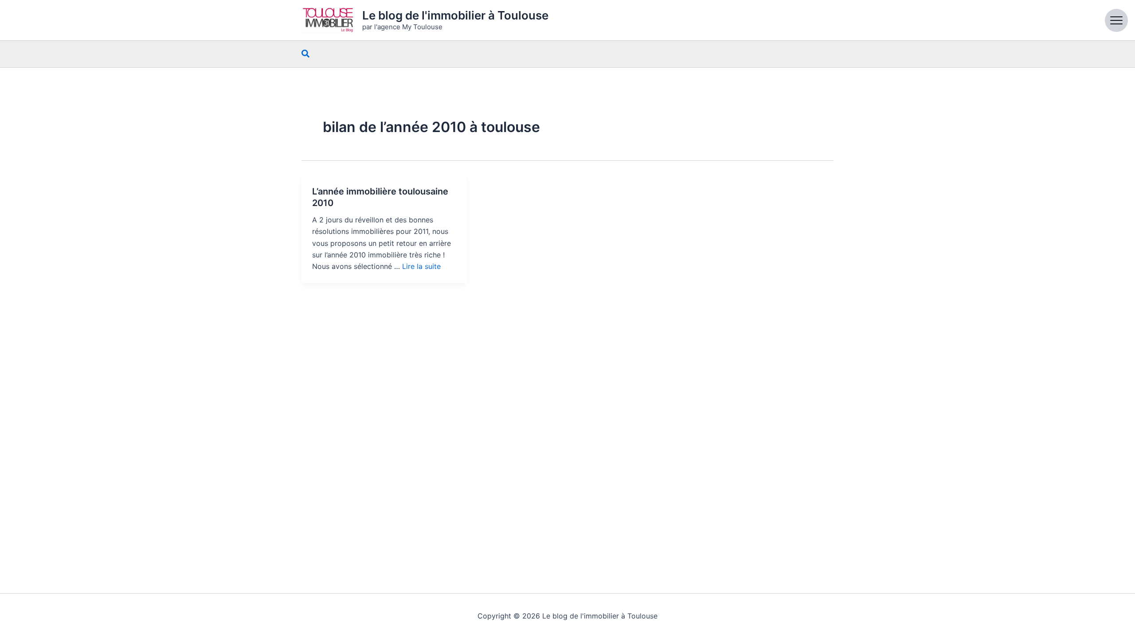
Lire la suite (421, 266)
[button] (305, 54)
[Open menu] (1116, 20)
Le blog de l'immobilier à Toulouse (455, 15)
